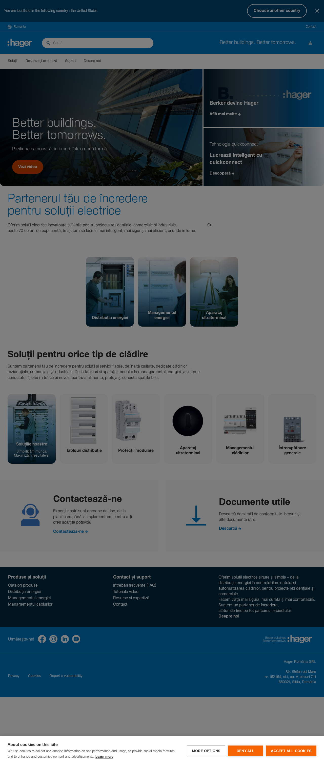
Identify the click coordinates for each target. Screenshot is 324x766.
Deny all (246, 751)
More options (206, 751)
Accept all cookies (291, 751)
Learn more (104, 756)
